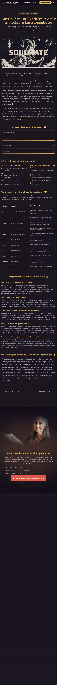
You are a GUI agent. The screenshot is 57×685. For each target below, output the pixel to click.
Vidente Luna (14, 457)
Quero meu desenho (45, 2)
